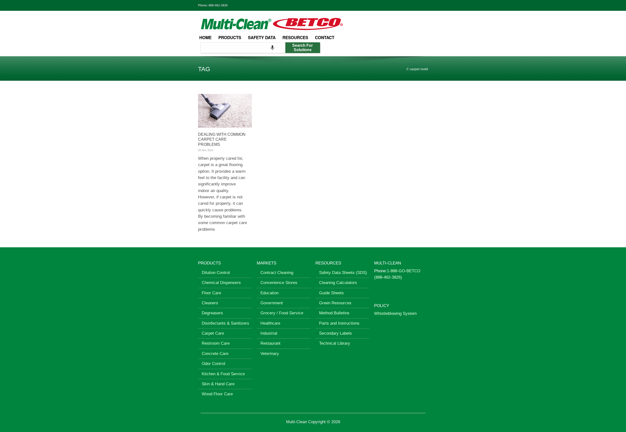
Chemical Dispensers (221, 282)
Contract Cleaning (276, 272)
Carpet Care (213, 333)
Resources (295, 37)
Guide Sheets (331, 293)
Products (229, 37)
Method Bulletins (334, 313)
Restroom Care (216, 343)
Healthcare (270, 323)
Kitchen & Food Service (223, 374)
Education (269, 293)
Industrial (268, 333)
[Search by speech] (272, 48)
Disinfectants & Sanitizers (225, 323)
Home (205, 37)
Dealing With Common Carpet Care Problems (222, 139)
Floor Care (211, 293)
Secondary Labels (335, 333)
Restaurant (270, 343)
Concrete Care (215, 353)
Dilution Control (216, 272)
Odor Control (213, 363)
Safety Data (262, 37)
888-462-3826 (218, 5)
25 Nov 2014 (205, 150)
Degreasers (212, 313)
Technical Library (334, 343)
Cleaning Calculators (338, 282)
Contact (324, 37)
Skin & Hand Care (218, 384)
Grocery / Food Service (281, 313)
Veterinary (269, 353)
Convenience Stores (278, 282)
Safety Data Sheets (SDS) (343, 272)
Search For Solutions (302, 47)
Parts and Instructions (339, 323)
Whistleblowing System (395, 313)
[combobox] (242, 47)
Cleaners (210, 303)
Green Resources (335, 303)
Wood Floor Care (217, 394)
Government (271, 303)
